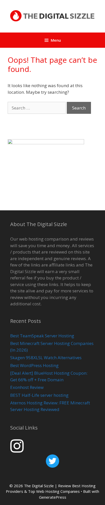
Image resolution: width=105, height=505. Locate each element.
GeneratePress (52, 497)
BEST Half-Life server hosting (39, 395)
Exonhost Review (27, 387)
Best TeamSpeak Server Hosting (42, 336)
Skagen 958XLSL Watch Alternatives (46, 357)
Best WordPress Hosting (34, 365)
